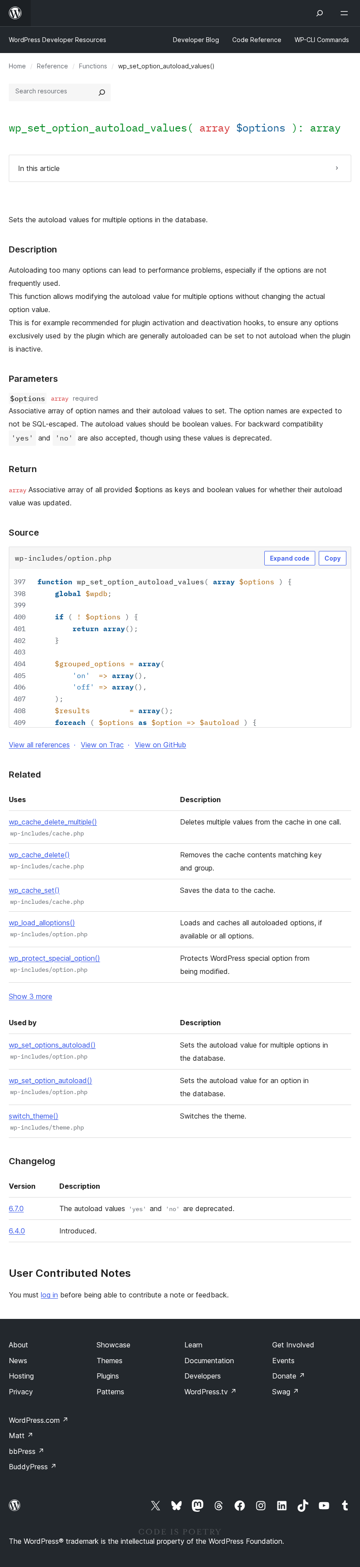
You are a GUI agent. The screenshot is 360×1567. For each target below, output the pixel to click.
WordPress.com (38, 1420)
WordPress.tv (210, 1391)
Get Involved (293, 1344)
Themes (109, 1360)
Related (25, 774)
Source (24, 532)
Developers (202, 1376)
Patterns (110, 1391)
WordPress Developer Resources (57, 39)
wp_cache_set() (34, 890)
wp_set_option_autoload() (50, 1080)
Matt (21, 1435)
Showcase (113, 1344)
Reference (52, 66)
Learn (193, 1344)
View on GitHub (160, 744)
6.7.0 (16, 1208)
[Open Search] (319, 13)
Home (17, 66)
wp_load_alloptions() (42, 922)
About (18, 1344)
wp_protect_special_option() (54, 958)
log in (49, 1294)
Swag (285, 1391)
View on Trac (102, 744)
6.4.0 (17, 1230)
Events (283, 1360)
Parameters (33, 378)
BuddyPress (33, 1466)
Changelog (32, 1161)
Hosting (21, 1376)
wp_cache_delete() (39, 854)
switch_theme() (33, 1116)
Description (33, 249)
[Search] (102, 92)
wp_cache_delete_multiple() (53, 821)
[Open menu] (346, 13)
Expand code (290, 558)
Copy (332, 558)
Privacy (21, 1391)
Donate (288, 1376)
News (18, 1360)
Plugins (108, 1376)
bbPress (26, 1451)
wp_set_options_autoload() (52, 1045)
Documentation (209, 1360)
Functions (93, 66)
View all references (39, 744)
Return (23, 469)
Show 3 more (30, 996)
